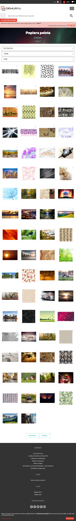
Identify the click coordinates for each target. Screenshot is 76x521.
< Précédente (32, 435)
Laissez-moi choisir (6, 518)
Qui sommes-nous (38, 453)
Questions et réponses (38, 461)
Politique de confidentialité (38, 458)
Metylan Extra (38, 494)
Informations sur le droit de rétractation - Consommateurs (38, 466)
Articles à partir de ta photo (38, 480)
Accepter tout (69, 518)
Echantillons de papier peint (38, 468)
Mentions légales (38, 463)
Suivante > (45, 435)
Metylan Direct (38, 492)
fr (55, 2)
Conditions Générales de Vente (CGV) (38, 456)
